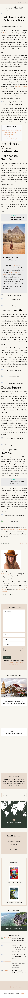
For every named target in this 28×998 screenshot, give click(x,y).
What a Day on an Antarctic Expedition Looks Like (19, 963)
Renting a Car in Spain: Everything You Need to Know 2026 (19, 947)
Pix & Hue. (21, 994)
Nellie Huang (6, 571)
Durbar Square (8, 136)
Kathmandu (7, 33)
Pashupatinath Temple (10, 139)
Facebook (20, 589)
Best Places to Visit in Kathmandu (11, 130)
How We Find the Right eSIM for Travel (19, 972)
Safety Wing (16, 265)
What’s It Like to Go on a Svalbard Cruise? (19, 955)
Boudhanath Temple (10, 132)
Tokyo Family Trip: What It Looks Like (18, 939)
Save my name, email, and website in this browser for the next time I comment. (14, 651)
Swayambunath (8, 134)
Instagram (4, 591)
